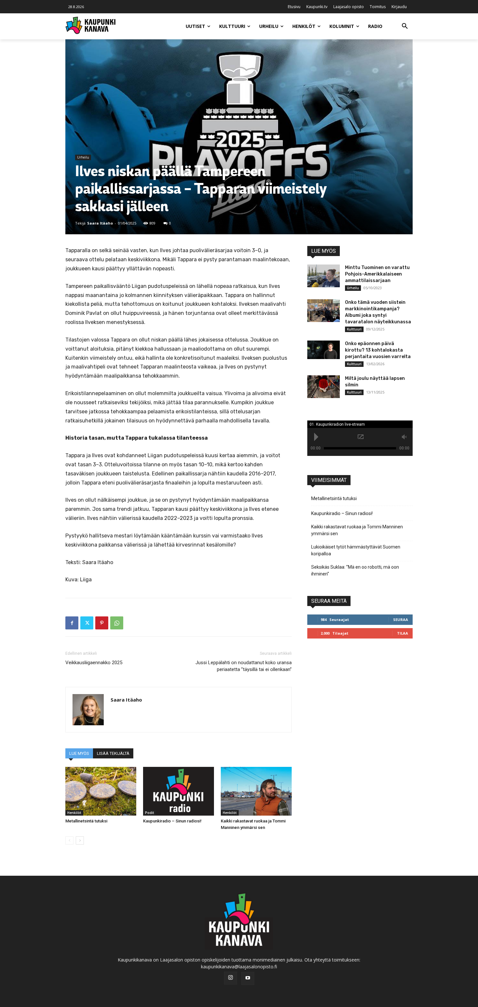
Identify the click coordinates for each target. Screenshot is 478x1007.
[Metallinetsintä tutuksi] (100, 791)
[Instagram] (230, 978)
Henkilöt (74, 812)
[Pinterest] (101, 622)
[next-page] (80, 840)
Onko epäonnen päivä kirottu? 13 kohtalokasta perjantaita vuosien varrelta (378, 350)
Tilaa (402, 633)
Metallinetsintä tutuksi (86, 821)
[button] (405, 26)
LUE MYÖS (79, 753)
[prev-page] (69, 840)
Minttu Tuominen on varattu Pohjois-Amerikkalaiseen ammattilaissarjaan (377, 274)
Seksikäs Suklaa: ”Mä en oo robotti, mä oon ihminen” (355, 570)
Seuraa (400, 619)
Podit (149, 812)
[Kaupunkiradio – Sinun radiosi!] (178, 791)
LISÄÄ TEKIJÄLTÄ (113, 753)
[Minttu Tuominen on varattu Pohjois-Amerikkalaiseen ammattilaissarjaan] (323, 276)
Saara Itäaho (100, 223)
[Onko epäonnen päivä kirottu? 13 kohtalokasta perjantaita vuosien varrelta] (323, 350)
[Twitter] (86, 622)
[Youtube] (247, 978)
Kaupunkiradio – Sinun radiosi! (172, 821)
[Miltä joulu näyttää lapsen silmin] (323, 386)
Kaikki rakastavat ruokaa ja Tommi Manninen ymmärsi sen (357, 530)
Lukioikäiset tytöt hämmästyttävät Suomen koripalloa (355, 550)
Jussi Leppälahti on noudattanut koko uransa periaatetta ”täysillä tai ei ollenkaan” (243, 666)
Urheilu (83, 157)
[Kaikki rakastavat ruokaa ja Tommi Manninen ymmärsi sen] (256, 791)
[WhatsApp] (116, 622)
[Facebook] (71, 622)
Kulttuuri (354, 329)
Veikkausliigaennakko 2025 (93, 662)
